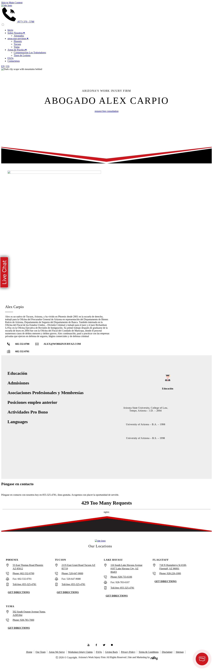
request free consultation (107, 111)
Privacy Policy (128, 652)
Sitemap (180, 652)
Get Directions (19, 592)
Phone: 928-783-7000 (23, 620)
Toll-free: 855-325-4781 (24, 584)
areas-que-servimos (18, 38)
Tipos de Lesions (22, 55)
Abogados (19, 35)
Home (29, 652)
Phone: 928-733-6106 (121, 576)
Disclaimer (167, 652)
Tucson (17, 44)
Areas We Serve (57, 652)
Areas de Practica (17, 49)
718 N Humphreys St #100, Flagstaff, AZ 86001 (173, 567)
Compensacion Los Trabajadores (30, 52)
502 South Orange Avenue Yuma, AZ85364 (29, 613)
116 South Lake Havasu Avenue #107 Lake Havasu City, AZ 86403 (126, 568)
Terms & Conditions (149, 652)
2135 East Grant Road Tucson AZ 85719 (78, 567)
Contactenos (13, 61)
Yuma (16, 47)
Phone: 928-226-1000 (170, 573)
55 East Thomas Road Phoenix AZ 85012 (28, 567)
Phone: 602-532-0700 (23, 573)
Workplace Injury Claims (80, 652)
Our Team (41, 652)
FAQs (10, 58)
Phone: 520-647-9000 (72, 573)
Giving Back (111, 652)
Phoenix (18, 41)
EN (3, 66)
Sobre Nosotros (16, 33)
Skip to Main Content (11, 2)
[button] (18, 344)
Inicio (10, 30)
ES (7, 66)
